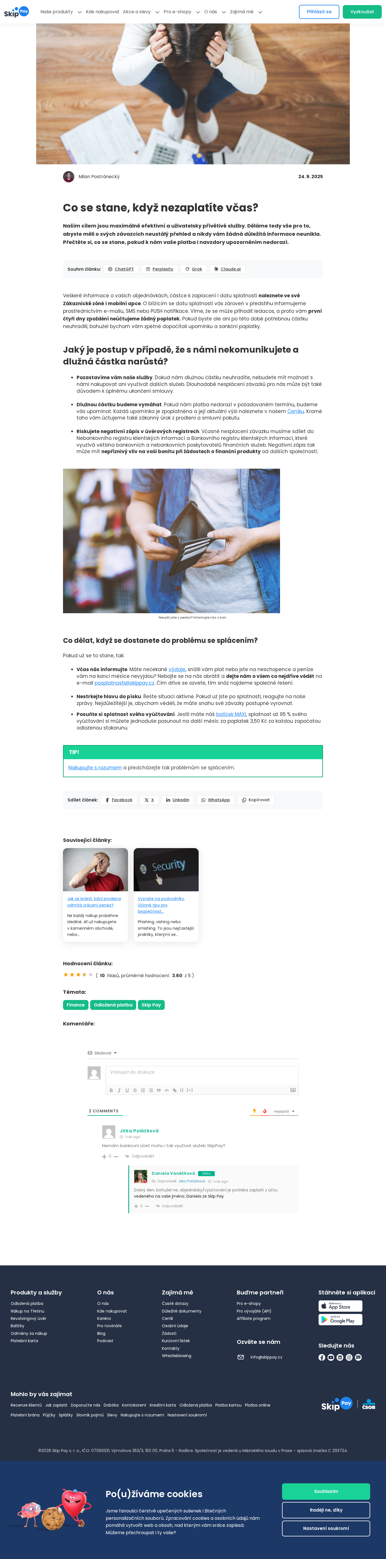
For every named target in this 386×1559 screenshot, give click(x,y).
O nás (210, 11)
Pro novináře (109, 1326)
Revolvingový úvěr (28, 1318)
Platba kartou (228, 1405)
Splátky (66, 1415)
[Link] (175, 1090)
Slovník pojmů (90, 1415)
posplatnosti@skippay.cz (124, 683)
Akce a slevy (137, 11)
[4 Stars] (84, 974)
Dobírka (111, 1405)
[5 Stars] (91, 974)
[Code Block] (167, 1090)
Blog (101, 1333)
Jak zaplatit (56, 1405)
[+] (190, 1090)
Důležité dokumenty (181, 1311)
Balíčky (17, 1326)
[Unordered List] (151, 1090)
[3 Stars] (78, 974)
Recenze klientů (26, 1405)
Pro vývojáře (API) (254, 1311)
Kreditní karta (163, 1405)
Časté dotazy (175, 1303)
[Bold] (111, 1090)
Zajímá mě (241, 11)
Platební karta (24, 1341)
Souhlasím (326, 1491)
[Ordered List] (143, 1090)
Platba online (257, 1405)
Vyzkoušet (362, 11)
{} (182, 1090)
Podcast (105, 1341)
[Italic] (119, 1090)
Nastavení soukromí (187, 1415)
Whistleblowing (176, 1356)
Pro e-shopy (177, 11)
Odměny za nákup (29, 1333)
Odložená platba (113, 1005)
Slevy (112, 1415)
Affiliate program (253, 1318)
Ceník (167, 1318)
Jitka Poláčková (191, 1181)
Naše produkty (56, 11)
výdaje (177, 669)
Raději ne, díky (326, 1510)
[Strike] (135, 1090)
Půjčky (49, 1415)
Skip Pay (151, 1005)
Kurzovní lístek (176, 1341)
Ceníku (295, 411)
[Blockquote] (159, 1090)
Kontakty (170, 1348)
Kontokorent (134, 1405)
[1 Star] (66, 974)
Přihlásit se (319, 11)
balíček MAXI (231, 714)
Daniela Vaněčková (173, 1173)
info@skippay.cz (266, 1357)
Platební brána (25, 1415)
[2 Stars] (72, 974)
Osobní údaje (175, 1326)
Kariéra (104, 1318)
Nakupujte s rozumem (95, 767)
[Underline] (127, 1090)
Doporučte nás (85, 1405)
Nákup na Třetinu (27, 1311)
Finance (76, 1005)
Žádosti (169, 1333)
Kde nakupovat (103, 11)
